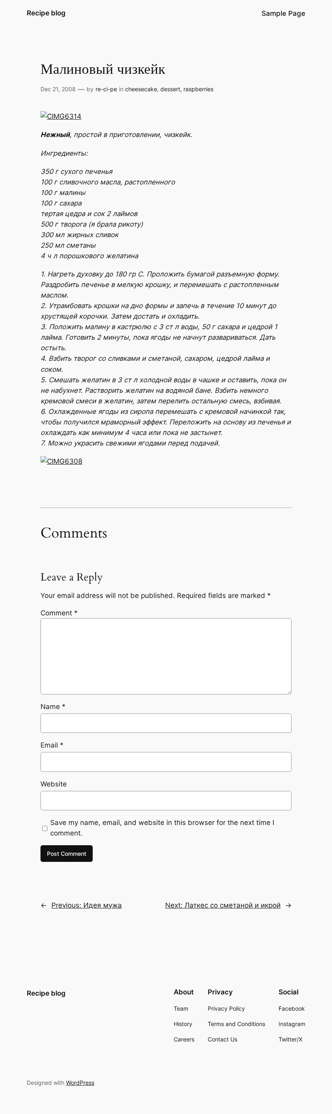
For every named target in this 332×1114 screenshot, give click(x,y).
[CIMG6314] (60, 116)
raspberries (198, 89)
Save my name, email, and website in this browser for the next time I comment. (162, 827)
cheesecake (141, 89)
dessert (170, 89)
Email (52, 745)
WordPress (80, 1082)
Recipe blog (46, 13)
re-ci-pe (106, 89)
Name (53, 707)
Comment (59, 613)
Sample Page (283, 13)
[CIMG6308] (61, 461)
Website (53, 784)
